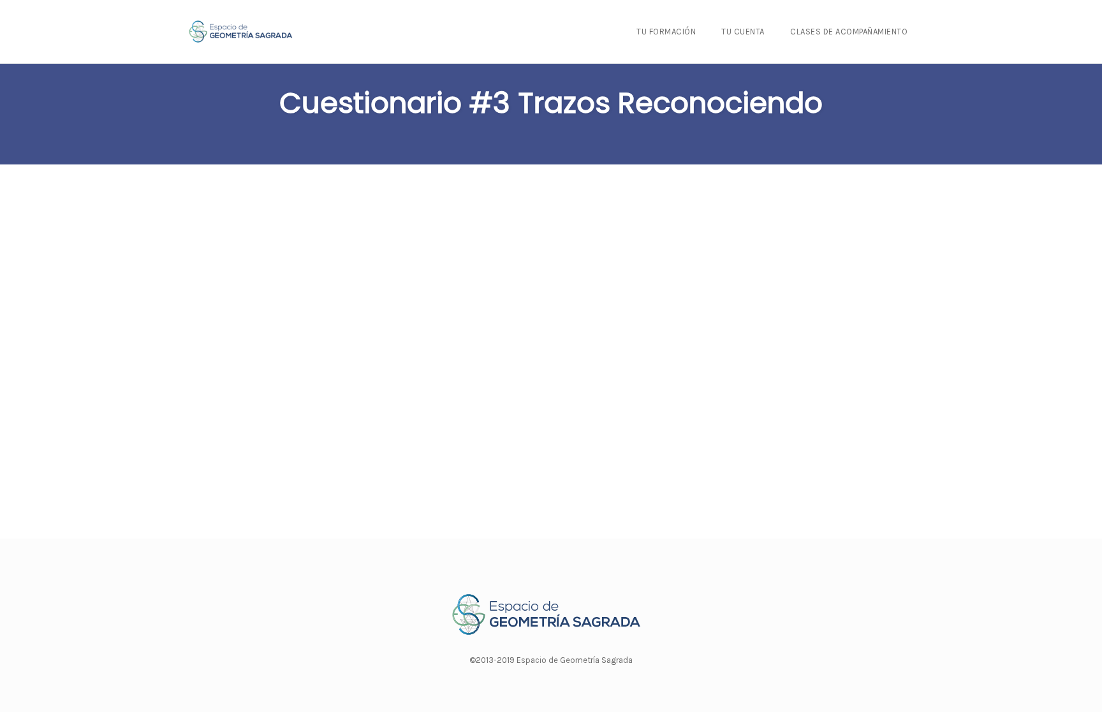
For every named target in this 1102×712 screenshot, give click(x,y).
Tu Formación (666, 31)
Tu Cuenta (743, 31)
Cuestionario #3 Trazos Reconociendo (551, 103)
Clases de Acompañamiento (848, 31)
